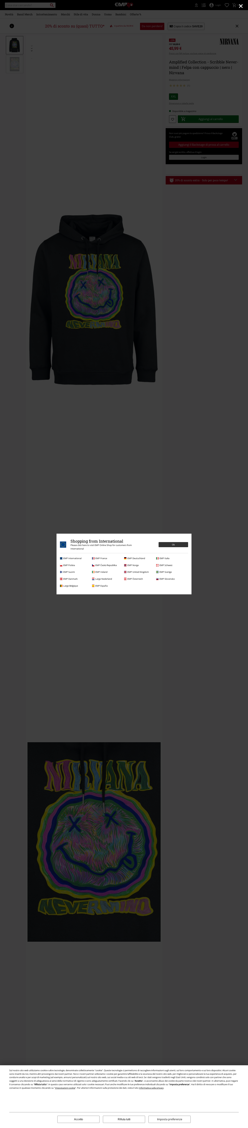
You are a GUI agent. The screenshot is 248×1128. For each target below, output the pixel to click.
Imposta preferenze (169, 1119)
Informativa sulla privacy (151, 1087)
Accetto (78, 1119)
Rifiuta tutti (124, 1119)
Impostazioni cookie (65, 1087)
